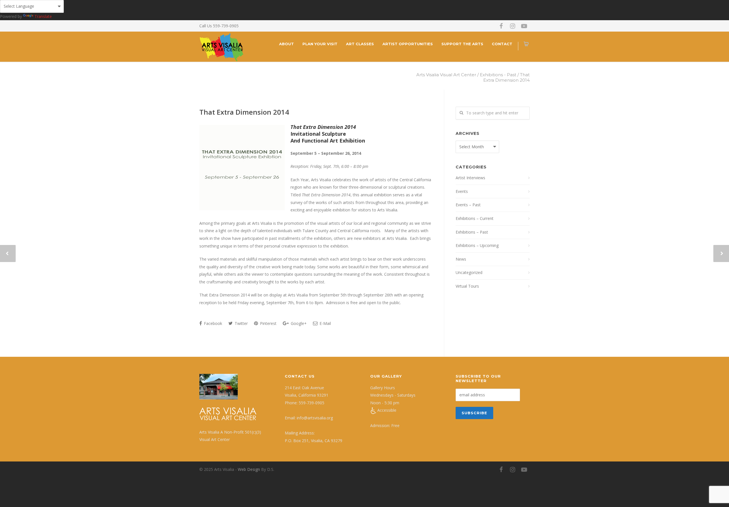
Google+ (298, 323)
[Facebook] (501, 26)
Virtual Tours (467, 286)
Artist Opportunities (407, 44)
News (461, 259)
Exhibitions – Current (474, 218)
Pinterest (268, 323)
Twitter (241, 323)
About (286, 44)
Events (462, 191)
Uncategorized (469, 272)
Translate (43, 16)
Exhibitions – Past (472, 232)
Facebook (212, 323)
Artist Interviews (470, 177)
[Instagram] (512, 26)
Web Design (249, 469)
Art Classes (360, 44)
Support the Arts (462, 44)
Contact (502, 44)
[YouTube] (524, 26)
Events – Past (468, 204)
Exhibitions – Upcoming (477, 245)
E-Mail (324, 323)
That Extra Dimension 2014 (244, 112)
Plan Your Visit (319, 44)
